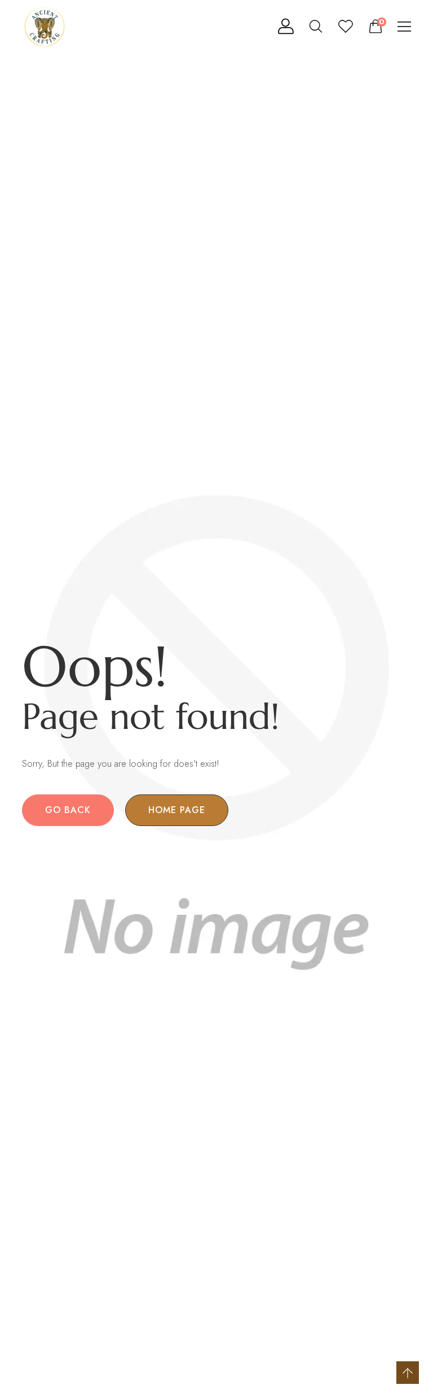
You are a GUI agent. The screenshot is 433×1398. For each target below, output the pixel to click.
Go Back (68, 809)
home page (176, 809)
